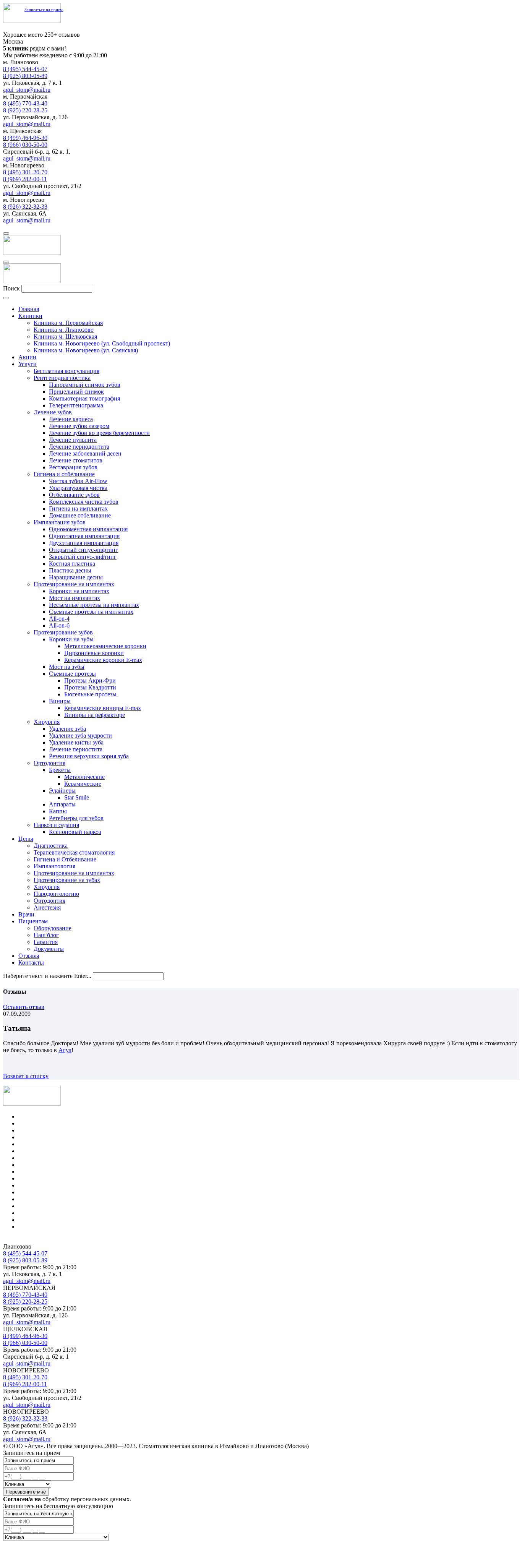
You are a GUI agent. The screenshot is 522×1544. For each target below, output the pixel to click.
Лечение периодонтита (79, 446)
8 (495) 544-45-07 (25, 69)
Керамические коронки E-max (103, 660)
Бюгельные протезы (90, 694)
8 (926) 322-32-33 (25, 206)
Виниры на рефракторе (94, 715)
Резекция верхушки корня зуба (89, 756)
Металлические (84, 777)
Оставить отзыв (23, 1007)
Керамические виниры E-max (102, 708)
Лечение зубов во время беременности (99, 433)
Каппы (58, 811)
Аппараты (62, 804)
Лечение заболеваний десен (85, 453)
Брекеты (60, 770)
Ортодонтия (49, 763)
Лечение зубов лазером (79, 426)
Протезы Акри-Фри (90, 680)
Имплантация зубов (60, 522)
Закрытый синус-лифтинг (83, 556)
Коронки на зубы (71, 639)
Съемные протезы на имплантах (91, 611)
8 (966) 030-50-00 (25, 144)
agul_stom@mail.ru (26, 89)
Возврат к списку (26, 1076)
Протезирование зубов (63, 632)
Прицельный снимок (76, 391)
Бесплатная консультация (66, 371)
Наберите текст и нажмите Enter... (47, 976)
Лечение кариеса (71, 419)
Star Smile (76, 797)
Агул (64, 1050)
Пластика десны (70, 570)
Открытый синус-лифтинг (83, 550)
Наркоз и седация (56, 825)
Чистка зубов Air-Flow (78, 481)
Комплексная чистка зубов (83, 501)
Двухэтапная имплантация (83, 543)
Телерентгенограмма (76, 405)
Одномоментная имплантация (88, 529)
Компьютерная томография (84, 398)
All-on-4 (59, 618)
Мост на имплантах (74, 598)
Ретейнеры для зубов (76, 818)
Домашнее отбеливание (80, 515)
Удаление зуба (67, 728)
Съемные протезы (72, 673)
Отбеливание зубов (74, 494)
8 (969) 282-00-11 (25, 179)
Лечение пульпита (73, 439)
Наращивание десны (76, 577)
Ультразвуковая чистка (78, 488)
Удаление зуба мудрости (80, 735)
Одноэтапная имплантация (84, 536)
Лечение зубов (53, 412)
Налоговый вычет (41, 1226)
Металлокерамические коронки (105, 646)
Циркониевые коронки (94, 653)
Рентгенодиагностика (62, 378)
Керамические (82, 783)
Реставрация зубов (73, 467)
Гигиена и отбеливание (64, 474)
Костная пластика (72, 563)
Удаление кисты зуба (76, 742)
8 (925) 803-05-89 (25, 76)
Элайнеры (62, 790)
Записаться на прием (43, 9)
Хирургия (47, 721)
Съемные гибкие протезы (51, 1192)
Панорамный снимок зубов (84, 384)
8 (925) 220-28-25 (25, 110)
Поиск (11, 288)
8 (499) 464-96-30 (25, 138)
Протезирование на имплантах (74, 584)
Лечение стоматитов (75, 460)
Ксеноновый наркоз (75, 832)
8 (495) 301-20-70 (25, 172)
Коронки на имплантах (79, 591)
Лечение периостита (75, 749)
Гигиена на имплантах (78, 508)
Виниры (60, 701)
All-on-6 (59, 625)
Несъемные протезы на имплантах (94, 605)
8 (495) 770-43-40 (25, 103)
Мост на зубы (66, 666)
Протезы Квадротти (90, 687)
